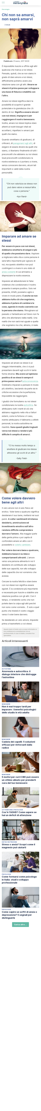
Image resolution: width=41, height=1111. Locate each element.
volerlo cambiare (22, 545)
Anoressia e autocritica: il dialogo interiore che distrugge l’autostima (19, 674)
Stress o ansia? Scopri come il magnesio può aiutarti (18, 846)
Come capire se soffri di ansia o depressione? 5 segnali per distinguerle (19, 915)
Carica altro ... (20, 924)
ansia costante (8, 272)
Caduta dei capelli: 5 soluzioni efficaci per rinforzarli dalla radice (18, 744)
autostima (28, 405)
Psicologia (5, 9)
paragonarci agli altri (22, 143)
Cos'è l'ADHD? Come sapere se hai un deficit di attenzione (19, 814)
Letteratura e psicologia (12, 810)
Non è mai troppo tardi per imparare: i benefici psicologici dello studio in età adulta (19, 709)
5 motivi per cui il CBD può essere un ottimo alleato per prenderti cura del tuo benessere (20, 780)
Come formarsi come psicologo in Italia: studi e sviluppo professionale (19, 879)
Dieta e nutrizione (9, 842)
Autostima (6, 669)
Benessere (6, 704)
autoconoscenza (30, 381)
